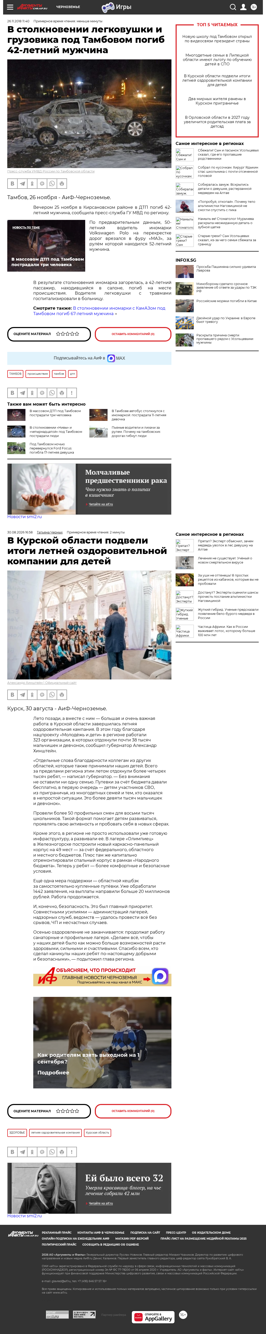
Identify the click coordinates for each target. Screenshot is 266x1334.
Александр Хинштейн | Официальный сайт (42, 683)
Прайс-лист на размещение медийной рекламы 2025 (204, 1238)
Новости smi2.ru (24, 516)
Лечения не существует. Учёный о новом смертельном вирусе (225, 560)
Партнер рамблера (113, 1314)
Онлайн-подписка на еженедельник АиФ (75, 1238)
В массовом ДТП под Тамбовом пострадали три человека (55, 413)
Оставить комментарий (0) (133, 334)
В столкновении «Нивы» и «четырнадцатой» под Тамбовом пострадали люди (56, 432)
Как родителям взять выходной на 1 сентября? (88, 1058)
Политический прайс (59, 1244)
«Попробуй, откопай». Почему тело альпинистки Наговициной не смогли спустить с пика (226, 206)
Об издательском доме (211, 1232)
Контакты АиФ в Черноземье (100, 1232)
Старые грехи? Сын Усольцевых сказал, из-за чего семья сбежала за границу (227, 240)
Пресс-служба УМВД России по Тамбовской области (51, 171)
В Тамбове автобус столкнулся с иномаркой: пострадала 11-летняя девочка (139, 415)
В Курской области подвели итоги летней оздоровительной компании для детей (217, 80)
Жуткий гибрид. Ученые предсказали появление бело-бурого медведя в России (228, 614)
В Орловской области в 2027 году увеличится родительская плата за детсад (217, 122)
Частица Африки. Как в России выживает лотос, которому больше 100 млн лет (226, 631)
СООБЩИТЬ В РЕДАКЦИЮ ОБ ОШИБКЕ (110, 1244)
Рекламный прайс (56, 1232)
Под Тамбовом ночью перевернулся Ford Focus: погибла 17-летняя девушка (52, 448)
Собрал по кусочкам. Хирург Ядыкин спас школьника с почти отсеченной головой (228, 171)
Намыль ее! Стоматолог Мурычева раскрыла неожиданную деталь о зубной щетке (226, 223)
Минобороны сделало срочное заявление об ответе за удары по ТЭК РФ (226, 287)
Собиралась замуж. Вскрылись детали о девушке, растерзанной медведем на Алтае (224, 189)
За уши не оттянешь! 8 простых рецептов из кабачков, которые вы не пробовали (228, 579)
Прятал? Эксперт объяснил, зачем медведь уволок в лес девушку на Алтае (225, 545)
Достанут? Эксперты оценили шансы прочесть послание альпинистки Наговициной (228, 596)
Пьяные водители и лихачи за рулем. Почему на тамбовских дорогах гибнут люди (136, 432)
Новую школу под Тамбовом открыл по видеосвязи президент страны (217, 38)
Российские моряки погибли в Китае (226, 301)
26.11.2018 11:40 (18, 21)
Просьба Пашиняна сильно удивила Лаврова (226, 268)
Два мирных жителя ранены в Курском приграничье (217, 101)
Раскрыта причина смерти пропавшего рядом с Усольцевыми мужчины (224, 339)
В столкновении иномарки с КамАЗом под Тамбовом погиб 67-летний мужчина (99, 311)
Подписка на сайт (145, 1232)
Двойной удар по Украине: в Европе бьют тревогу (225, 320)
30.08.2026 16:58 (20, 532)
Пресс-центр (176, 1232)
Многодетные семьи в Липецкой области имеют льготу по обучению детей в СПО (217, 59)
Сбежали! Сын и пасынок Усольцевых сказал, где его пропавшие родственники (228, 154)
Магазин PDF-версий (132, 1238)
